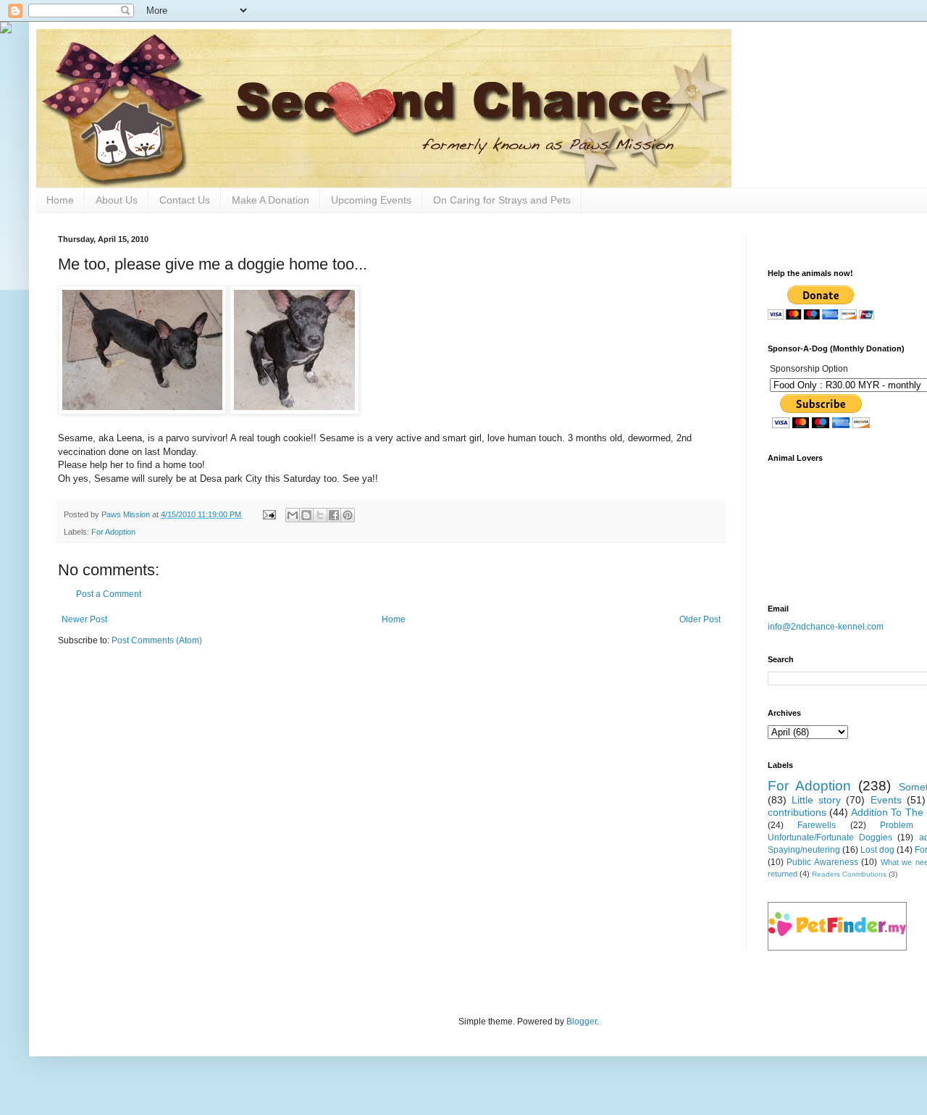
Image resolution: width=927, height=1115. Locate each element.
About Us (117, 200)
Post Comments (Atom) (157, 640)
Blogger (581, 1021)
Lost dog (877, 850)
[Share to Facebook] (334, 515)
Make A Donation (270, 200)
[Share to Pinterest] (347, 515)
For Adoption (113, 531)
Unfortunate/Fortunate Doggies (830, 837)
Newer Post (84, 619)
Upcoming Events (371, 200)
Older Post (700, 619)
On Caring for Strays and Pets (502, 200)
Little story (816, 800)
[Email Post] (268, 514)
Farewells (816, 825)
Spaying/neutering (804, 850)
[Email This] (292, 515)
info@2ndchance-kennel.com (826, 627)
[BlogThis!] (306, 515)
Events (886, 800)
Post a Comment (108, 594)
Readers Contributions (849, 874)
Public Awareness (822, 862)
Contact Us (184, 200)
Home (60, 200)
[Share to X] (320, 515)
